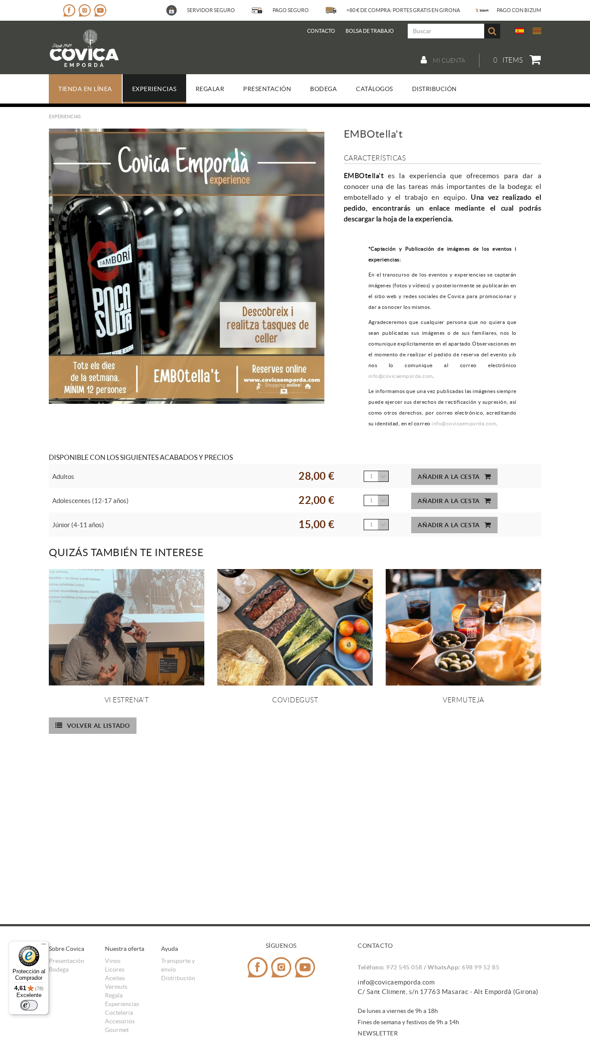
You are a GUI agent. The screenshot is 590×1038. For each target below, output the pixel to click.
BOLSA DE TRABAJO (370, 31)
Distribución (178, 978)
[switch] (29, 1005)
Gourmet (117, 1029)
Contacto (321, 31)
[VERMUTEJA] (463, 627)
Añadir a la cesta (449, 476)
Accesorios (120, 1021)
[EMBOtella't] (186, 266)
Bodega (59, 969)
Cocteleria (119, 1012)
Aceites (115, 978)
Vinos (113, 960)
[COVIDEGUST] (295, 627)
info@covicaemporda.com (400, 376)
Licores (114, 969)
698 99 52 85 (480, 967)
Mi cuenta (448, 60)
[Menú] (43, 946)
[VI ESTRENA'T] (126, 627)
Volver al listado (98, 725)
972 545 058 (404, 967)
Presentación (66, 960)
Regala (114, 995)
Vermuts (116, 986)
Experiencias (122, 1003)
